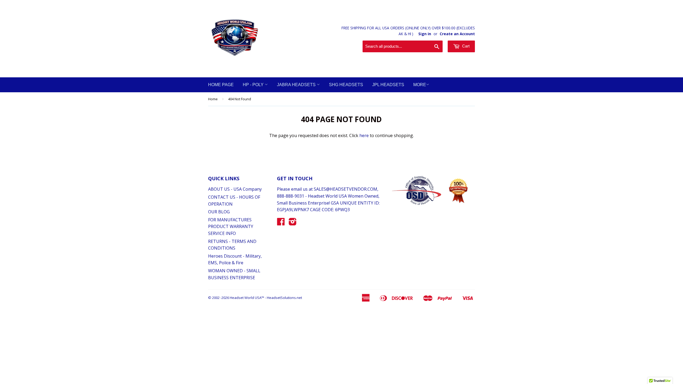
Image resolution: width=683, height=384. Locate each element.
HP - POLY (254, 84)
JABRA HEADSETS (297, 84)
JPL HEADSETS (388, 84)
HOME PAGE (221, 84)
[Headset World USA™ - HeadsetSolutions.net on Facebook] (281, 223)
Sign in (424, 33)
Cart (465, 46)
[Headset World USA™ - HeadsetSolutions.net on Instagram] (293, 223)
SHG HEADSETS (346, 84)
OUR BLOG (219, 212)
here (364, 135)
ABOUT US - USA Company (235, 189)
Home (213, 99)
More (419, 84)
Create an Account (457, 33)
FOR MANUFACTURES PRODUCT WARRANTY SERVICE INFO (230, 226)
